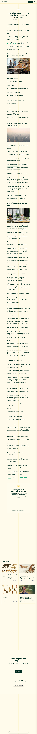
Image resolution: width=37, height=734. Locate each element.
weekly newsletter (17, 681)
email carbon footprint (11, 43)
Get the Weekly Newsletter (18, 685)
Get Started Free (19, 671)
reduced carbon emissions (12, 166)
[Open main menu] (34, 2)
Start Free (30, 1)
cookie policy (25, 731)
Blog (18, 9)
